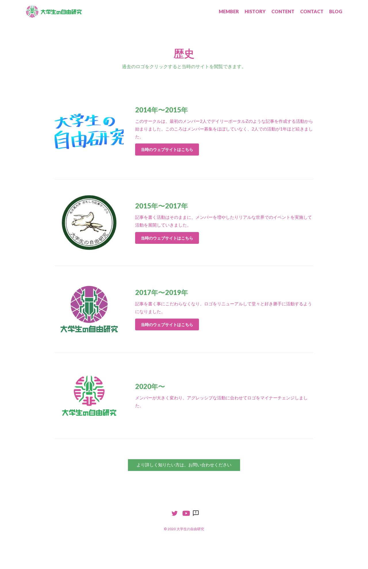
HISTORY (255, 11)
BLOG (335, 11)
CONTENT (282, 11)
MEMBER (229, 11)
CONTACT (311, 11)
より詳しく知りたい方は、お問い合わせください (184, 465)
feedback (195, 513)
